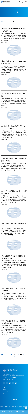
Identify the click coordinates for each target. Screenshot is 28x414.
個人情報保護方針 (6, 391)
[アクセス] (19, 2)
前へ (2, 22)
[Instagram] (7, 383)
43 (10, 22)
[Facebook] (13, 383)
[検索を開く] (22, 2)
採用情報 (5, 389)
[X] (4, 383)
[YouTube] (10, 383)
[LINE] (16, 383)
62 (24, 22)
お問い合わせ (5, 387)
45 (18, 22)
